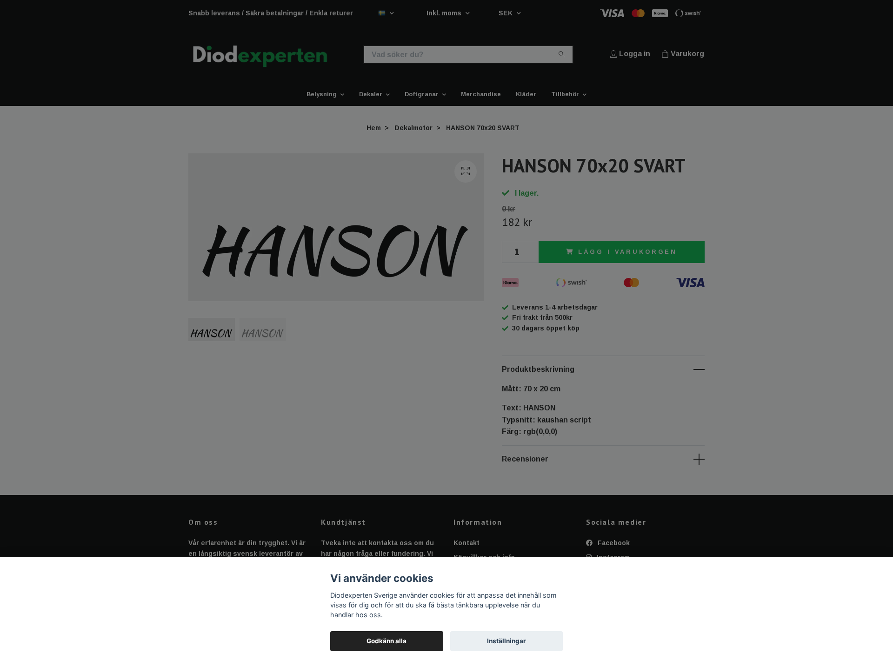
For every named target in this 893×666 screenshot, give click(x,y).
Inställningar (506, 641)
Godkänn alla (387, 641)
